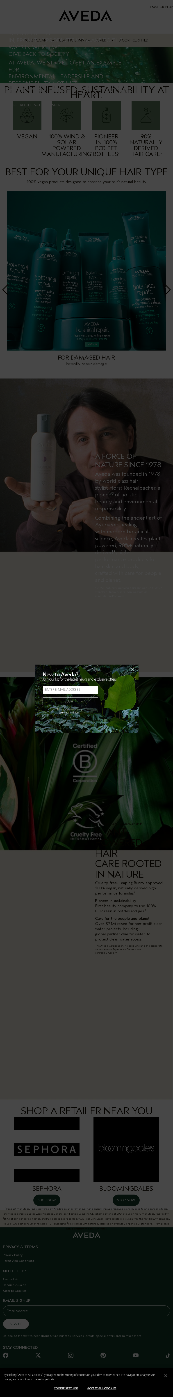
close (121, 669)
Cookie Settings (66, 1388)
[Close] (166, 1376)
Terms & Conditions (69, 713)
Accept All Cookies (101, 1388)
